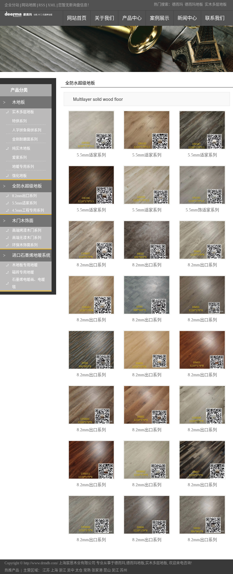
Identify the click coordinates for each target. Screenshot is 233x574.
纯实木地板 (21, 148)
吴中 (70, 570)
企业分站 (12, 5)
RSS (42, 5)
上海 (54, 570)
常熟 (87, 570)
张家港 (97, 570)
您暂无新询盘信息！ (74, 5)
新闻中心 (187, 18)
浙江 (62, 570)
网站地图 (29, 5)
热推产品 (12, 570)
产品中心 (132, 18)
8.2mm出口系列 (24, 196)
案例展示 (159, 18)
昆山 (107, 570)
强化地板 (19, 176)
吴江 (115, 570)
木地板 (18, 102)
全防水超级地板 (27, 186)
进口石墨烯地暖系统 (31, 255)
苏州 (123, 570)
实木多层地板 (216, 4)
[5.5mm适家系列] (91, 130)
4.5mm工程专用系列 (28, 210)
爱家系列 (19, 157)
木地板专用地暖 (25, 265)
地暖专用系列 (23, 167)
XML (52, 5)
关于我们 (104, 18)
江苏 (46, 570)
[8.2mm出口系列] (91, 239)
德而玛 (177, 4)
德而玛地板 (194, 4)
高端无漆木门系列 (26, 238)
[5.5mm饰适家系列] (202, 185)
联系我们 (215, 18)
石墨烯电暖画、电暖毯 (28, 283)
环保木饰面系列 (25, 245)
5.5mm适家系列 (24, 203)
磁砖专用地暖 (23, 272)
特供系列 (19, 121)
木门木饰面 (22, 220)
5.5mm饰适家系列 (202, 210)
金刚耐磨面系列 (25, 139)
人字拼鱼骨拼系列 (26, 130)
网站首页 (76, 18)
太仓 (79, 570)
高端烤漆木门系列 (26, 230)
